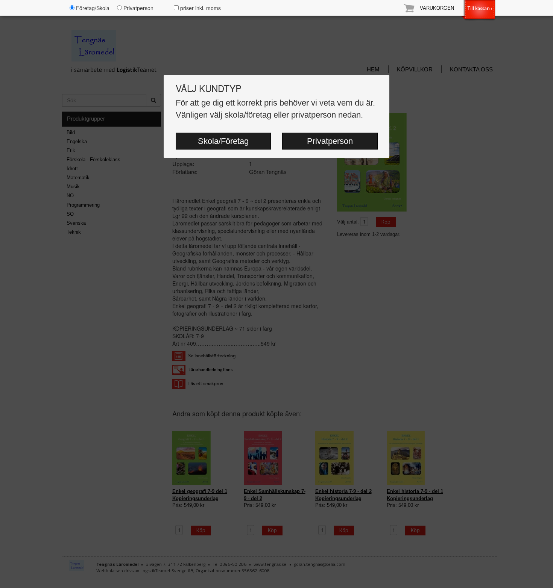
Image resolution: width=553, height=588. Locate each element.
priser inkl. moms (200, 8)
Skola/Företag (223, 141)
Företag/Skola (91, 8)
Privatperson (330, 141)
